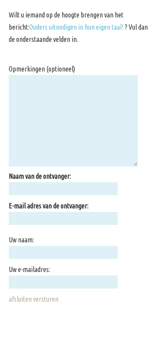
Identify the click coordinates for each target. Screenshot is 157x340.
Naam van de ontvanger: (40, 176)
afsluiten (20, 299)
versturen (45, 299)
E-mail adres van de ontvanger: (49, 206)
